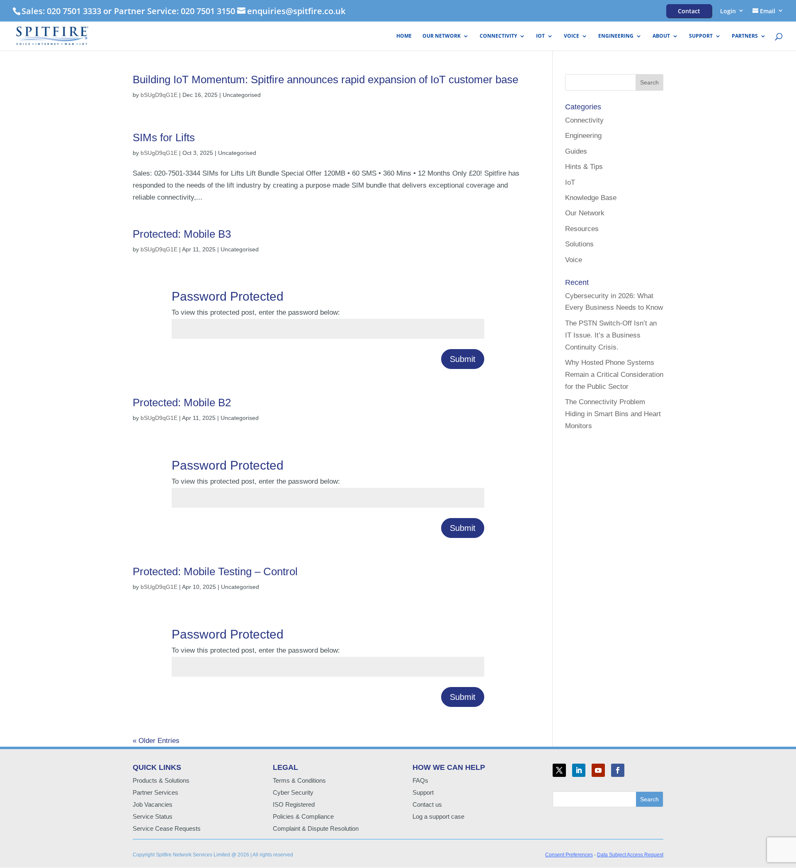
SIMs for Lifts (164, 137)
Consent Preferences (569, 855)
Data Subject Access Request (630, 855)
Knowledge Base (590, 198)
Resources (582, 229)
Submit (463, 359)
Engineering (615, 36)
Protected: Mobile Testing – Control (215, 571)
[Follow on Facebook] (617, 770)
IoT (540, 36)
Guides (576, 151)
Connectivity (498, 36)
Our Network (441, 36)
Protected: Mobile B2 (182, 402)
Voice (571, 36)
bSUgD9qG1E (159, 95)
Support (701, 36)
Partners (745, 36)
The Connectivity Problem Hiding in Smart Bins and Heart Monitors (613, 414)
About (661, 36)
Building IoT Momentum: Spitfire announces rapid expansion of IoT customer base (325, 79)
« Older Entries (156, 741)
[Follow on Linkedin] (578, 770)
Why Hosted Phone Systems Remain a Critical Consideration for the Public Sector (614, 375)
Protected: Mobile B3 (182, 234)
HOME (404, 36)
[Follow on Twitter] (559, 770)
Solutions (579, 244)
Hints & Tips (584, 167)
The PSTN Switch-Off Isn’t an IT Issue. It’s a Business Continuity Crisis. (611, 335)
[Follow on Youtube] (598, 770)
